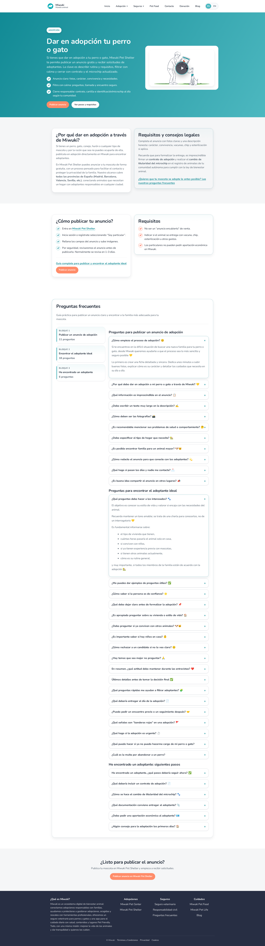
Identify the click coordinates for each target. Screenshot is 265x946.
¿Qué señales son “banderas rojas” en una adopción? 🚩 (145, 722)
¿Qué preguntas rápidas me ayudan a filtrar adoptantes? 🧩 (147, 690)
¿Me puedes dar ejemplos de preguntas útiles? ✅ (141, 583)
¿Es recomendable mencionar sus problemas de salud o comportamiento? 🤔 (158, 427)
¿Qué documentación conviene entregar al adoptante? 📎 (146, 805)
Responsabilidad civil (165, 909)
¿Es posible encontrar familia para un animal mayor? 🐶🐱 (147, 448)
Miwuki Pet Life (199, 909)
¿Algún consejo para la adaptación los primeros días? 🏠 (145, 826)
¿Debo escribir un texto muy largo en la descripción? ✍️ (145, 406)
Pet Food (154, 6)
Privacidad (145, 940)
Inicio (107, 6)
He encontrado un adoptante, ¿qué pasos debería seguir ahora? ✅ (152, 773)
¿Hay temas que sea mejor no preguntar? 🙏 (138, 658)
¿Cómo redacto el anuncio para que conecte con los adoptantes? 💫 (152, 459)
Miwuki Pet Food (199, 904)
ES (208, 6)
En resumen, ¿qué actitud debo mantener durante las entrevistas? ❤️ (153, 669)
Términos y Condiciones (127, 940)
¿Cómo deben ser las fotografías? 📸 (133, 416)
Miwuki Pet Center (130, 904)
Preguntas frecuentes (165, 915)
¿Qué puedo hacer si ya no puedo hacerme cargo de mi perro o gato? (153, 744)
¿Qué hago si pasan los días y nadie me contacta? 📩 (143, 470)
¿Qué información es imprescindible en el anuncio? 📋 (144, 395)
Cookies (155, 940)
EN (214, 6)
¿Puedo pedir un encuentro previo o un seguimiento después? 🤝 (151, 712)
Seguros (137, 6)
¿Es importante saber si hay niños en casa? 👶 (139, 636)
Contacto (169, 6)
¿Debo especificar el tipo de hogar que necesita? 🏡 (142, 438)
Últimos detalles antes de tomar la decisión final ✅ (142, 679)
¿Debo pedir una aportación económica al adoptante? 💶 (145, 815)
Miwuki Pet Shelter (83, 228)
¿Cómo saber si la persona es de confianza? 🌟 (139, 594)
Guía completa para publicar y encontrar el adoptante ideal (91, 263)
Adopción (121, 6)
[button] (181, 68)
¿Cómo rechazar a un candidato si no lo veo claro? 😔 (144, 647)
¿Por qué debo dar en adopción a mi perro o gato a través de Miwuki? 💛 (155, 384)
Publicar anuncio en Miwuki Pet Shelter (132, 876)
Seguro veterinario (165, 904)
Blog (197, 6)
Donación (184, 6)
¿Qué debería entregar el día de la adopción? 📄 (140, 701)
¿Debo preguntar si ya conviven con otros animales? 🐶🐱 (146, 626)
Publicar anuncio (58, 104)
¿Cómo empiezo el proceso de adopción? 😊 (138, 340)
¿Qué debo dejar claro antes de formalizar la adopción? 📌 (147, 604)
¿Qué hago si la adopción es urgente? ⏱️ (136, 733)
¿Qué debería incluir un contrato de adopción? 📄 (141, 783)
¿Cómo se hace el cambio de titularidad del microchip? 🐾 (146, 794)
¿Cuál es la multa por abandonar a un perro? (138, 754)
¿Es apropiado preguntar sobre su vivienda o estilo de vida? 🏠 (149, 615)
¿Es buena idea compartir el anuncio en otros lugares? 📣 (146, 481)
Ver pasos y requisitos (85, 104)
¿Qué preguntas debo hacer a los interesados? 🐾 (141, 499)
